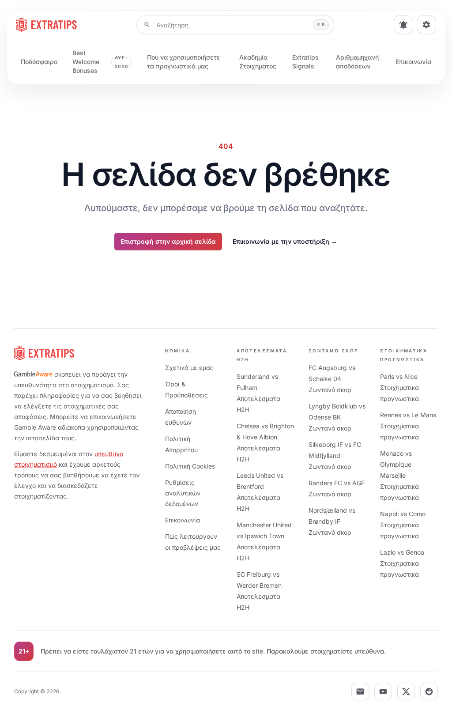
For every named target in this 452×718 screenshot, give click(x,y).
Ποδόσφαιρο (39, 61)
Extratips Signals (305, 61)
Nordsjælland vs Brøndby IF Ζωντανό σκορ (332, 521)
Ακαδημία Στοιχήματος (257, 61)
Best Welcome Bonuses (100, 61)
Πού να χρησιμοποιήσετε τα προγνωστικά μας (183, 61)
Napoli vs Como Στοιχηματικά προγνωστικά (403, 525)
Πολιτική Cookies (190, 466)
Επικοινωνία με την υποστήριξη (285, 241)
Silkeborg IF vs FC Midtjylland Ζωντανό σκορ (335, 455)
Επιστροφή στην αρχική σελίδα (168, 241)
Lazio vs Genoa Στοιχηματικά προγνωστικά (402, 563)
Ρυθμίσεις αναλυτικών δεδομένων (182, 493)
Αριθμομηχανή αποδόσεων (357, 61)
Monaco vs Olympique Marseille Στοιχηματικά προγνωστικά (399, 475)
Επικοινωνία (413, 61)
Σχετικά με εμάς (189, 367)
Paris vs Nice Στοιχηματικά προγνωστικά (399, 387)
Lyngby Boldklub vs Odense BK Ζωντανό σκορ (337, 417)
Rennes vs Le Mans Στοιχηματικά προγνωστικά (408, 426)
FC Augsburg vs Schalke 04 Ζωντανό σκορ (332, 378)
